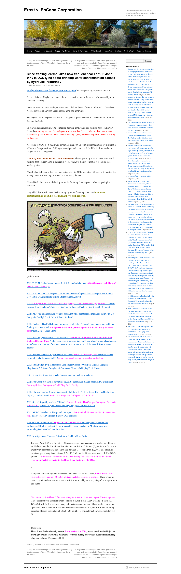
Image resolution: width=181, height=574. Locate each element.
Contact (118, 50)
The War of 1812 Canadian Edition (139, 176)
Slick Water (129, 50)
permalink (75, 544)
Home (29, 50)
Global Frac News (62, 50)
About (37, 50)
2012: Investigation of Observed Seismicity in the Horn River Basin (57, 436)
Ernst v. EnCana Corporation (53, 10)
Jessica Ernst (55, 85)
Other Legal (96, 50)
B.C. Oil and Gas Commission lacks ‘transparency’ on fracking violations (59, 374)
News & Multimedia (80, 50)
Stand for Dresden (143, 50)
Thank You (108, 50)
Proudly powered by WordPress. (140, 567)
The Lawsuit (47, 50)
